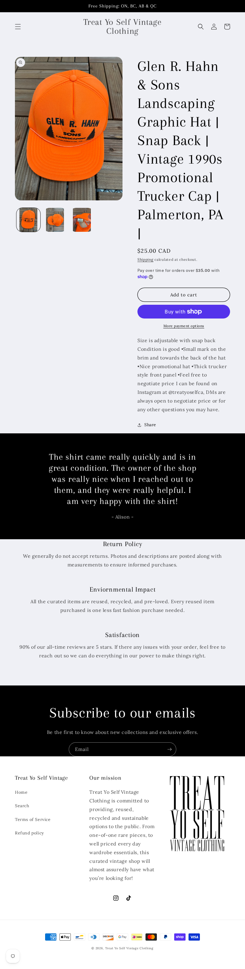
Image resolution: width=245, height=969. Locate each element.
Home (21, 792)
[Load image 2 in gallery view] (55, 220)
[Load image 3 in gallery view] (82, 220)
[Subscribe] (169, 749)
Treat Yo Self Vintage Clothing (129, 948)
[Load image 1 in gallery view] (28, 220)
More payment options (183, 326)
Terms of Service (33, 819)
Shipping (145, 259)
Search (22, 805)
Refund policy (29, 833)
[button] (17, 26)
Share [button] (150, 424)
